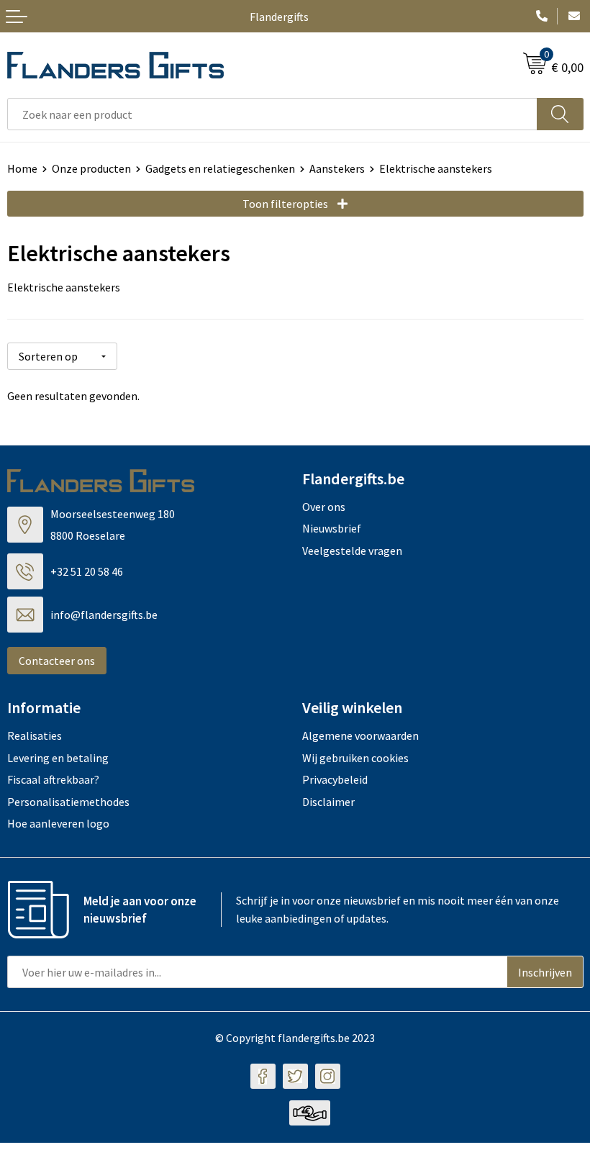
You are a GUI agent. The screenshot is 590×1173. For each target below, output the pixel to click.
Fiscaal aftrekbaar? (53, 779)
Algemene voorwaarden (360, 735)
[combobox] (272, 114)
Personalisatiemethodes (68, 801)
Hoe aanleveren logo (58, 823)
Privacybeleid (335, 779)
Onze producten (91, 168)
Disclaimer (328, 801)
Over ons (323, 506)
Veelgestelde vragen (352, 550)
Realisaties (34, 735)
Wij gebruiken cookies (355, 758)
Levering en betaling (58, 758)
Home (22, 168)
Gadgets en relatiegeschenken (220, 168)
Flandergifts (279, 16)
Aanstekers (337, 168)
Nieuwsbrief (331, 528)
